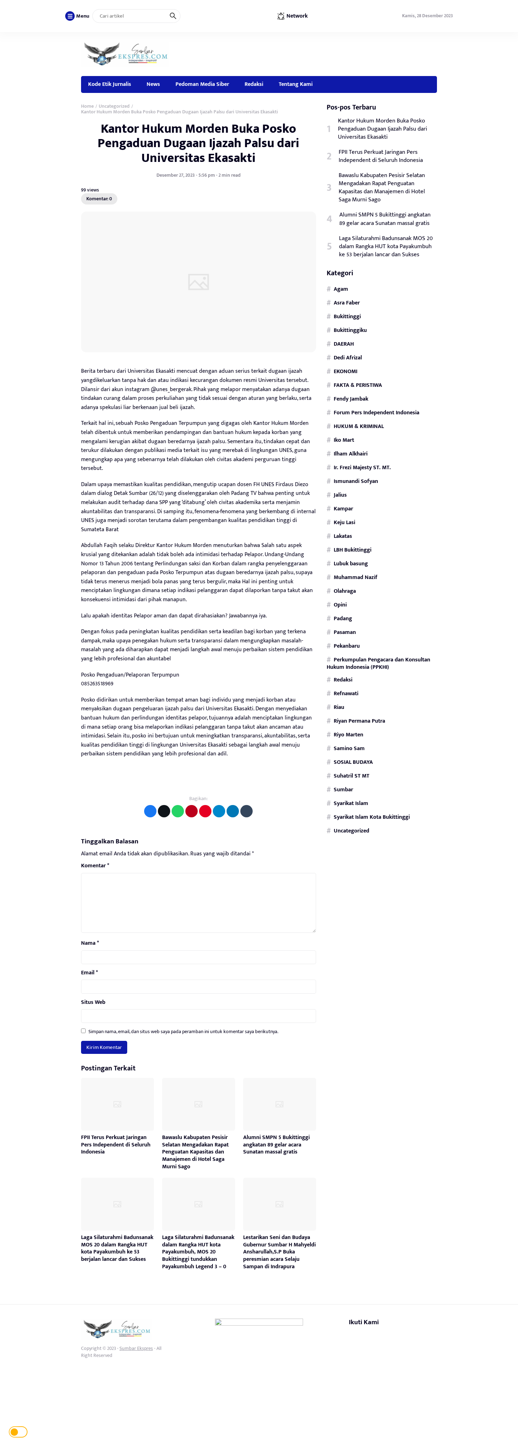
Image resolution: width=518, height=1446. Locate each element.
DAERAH (344, 343)
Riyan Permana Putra (359, 720)
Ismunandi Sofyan (356, 481)
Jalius (340, 494)
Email (89, 973)
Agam (341, 289)
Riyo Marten (348, 734)
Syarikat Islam (351, 803)
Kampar (343, 508)
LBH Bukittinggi (352, 549)
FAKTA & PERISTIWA (358, 385)
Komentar (95, 866)
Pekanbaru (347, 645)
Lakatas (343, 536)
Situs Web (93, 1002)
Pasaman (345, 632)
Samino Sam (349, 748)
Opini (340, 604)
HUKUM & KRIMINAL (359, 426)
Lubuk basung (351, 563)
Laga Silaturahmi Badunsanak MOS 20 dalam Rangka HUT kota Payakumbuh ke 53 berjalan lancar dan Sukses (117, 1248)
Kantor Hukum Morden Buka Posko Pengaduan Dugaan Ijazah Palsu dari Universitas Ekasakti (198, 143)
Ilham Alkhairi (351, 453)
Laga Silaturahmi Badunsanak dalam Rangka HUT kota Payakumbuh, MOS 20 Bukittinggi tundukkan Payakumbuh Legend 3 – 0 (198, 1252)
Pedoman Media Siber (202, 84)
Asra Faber (347, 302)
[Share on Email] (191, 811)
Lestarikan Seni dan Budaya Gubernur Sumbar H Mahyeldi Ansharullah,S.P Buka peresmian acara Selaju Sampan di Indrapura (279, 1252)
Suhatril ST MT (351, 775)
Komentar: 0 (99, 199)
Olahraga (345, 591)
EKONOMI (345, 371)
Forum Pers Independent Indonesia (376, 412)
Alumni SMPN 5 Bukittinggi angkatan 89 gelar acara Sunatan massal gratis (276, 1145)
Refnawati (346, 693)
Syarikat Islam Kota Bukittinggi (372, 817)
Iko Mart (344, 440)
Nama (90, 943)
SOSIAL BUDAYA (353, 762)
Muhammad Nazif (355, 577)
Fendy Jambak (351, 398)
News (153, 84)
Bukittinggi (347, 316)
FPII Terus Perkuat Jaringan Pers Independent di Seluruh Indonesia (115, 1145)
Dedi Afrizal (348, 357)
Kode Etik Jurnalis (109, 84)
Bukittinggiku (350, 330)
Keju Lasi (344, 522)
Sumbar (343, 789)
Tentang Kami (296, 84)
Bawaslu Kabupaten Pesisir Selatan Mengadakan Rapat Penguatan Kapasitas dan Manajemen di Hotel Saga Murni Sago (195, 1152)
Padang (343, 618)
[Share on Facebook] (150, 811)
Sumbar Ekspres (136, 1348)
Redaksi (254, 84)
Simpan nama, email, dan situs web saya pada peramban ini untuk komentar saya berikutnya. (183, 1031)
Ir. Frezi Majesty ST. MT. (362, 467)
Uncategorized (351, 830)
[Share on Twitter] (164, 811)
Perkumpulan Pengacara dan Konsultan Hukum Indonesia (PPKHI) (378, 663)
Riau (339, 707)
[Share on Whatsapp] (178, 811)
